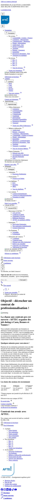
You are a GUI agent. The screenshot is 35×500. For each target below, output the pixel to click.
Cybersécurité (16, 114)
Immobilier (15, 52)
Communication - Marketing (21, 41)
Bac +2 (14, 61)
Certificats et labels (18, 214)
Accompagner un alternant (20, 155)
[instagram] (5, 490)
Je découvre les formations (9, 407)
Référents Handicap (18, 218)
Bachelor (15, 185)
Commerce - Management (20, 39)
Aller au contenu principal (9, 1)
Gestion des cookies (11, 484)
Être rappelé (7, 285)
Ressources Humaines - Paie (21, 53)
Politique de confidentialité (13, 486)
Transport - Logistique (19, 146)
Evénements (16, 234)
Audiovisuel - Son (18, 45)
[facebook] (2, 490)
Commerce (15, 109)
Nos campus (12, 437)
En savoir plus (5, 401)
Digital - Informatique (19, 43)
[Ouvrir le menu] (3, 26)
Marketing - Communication (21, 140)
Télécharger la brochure (19, 247)
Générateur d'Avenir (18, 216)
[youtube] (15, 490)
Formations (8, 30)
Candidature (7, 263)
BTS (13, 183)
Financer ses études (18, 178)
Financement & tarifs (15, 457)
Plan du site (8, 482)
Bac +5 (14, 65)
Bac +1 (14, 60)
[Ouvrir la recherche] (3, 265)
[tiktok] (13, 490)
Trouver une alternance (16, 458)
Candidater (15, 238)
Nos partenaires (13, 432)
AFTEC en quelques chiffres (21, 220)
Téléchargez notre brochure (12, 258)
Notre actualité (13, 434)
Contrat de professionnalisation (21, 195)
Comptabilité (16, 112)
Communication (17, 111)
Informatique (16, 118)
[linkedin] (7, 490)
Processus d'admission (19, 174)
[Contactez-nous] (2, 283)
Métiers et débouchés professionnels (20, 455)
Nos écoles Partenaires (19, 224)
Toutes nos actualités (11, 292)
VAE (14, 158)
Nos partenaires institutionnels (21, 226)
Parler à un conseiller (18, 244)
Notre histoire (13, 430)
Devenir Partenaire (18, 156)
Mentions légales (10, 480)
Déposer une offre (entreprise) (21, 242)
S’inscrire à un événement (20, 245)
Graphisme (15, 116)
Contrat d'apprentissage (19, 193)
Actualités (15, 232)
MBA (14, 186)
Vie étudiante (13, 453)
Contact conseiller (6, 404)
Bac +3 (14, 63)
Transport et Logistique (19, 55)
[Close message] (3, 14)
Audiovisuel (16, 130)
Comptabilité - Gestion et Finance (22, 135)
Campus (7, 78)
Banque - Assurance (18, 50)
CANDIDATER (6, 10)
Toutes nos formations (15, 448)
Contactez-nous (17, 240)
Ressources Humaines (19, 121)
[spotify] (10, 490)
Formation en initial (18, 197)
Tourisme (15, 48)
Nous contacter (13, 460)
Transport (15, 123)
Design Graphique (18, 46)
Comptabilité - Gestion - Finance (22, 38)
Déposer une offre (18, 153)
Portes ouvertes (8, 260)
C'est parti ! (23, 280)
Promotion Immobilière (19, 119)
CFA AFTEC (16, 213)
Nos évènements (9, 425)
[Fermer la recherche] (3, 269)
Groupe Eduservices (18, 228)
